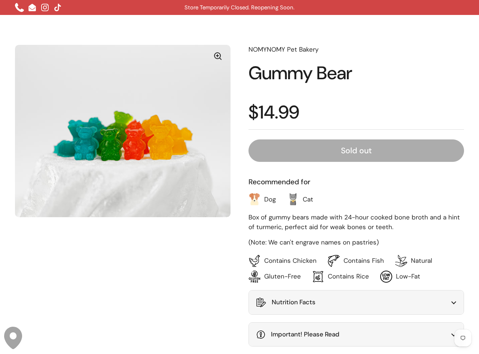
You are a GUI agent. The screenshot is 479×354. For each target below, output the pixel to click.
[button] (356, 302)
